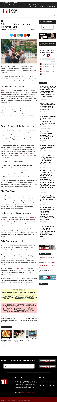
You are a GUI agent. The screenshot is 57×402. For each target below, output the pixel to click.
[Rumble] (40, 7)
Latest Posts (43, 83)
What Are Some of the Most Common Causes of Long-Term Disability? (9, 320)
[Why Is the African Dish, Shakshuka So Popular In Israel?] (6, 334)
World (36, 15)
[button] (54, 15)
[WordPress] (52, 7)
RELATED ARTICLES (6, 327)
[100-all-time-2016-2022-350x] (47, 368)
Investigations (18, 15)
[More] (32, 35)
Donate (14, 4)
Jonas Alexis (47, 257)
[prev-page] (2, 345)
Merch (30, 4)
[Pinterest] (14, 35)
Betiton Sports (27, 400)
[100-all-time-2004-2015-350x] (47, 361)
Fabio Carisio (52, 262)
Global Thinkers (43, 283)
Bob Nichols (42, 267)
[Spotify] (45, 7)
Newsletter (26, 4)
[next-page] (4, 345)
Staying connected (6, 90)
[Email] (28, 35)
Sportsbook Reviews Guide (17, 400)
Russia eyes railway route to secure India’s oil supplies (47, 147)
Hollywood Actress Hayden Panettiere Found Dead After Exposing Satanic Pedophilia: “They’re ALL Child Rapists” (47, 160)
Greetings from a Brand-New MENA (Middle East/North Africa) (29, 319)
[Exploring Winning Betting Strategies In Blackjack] (19, 334)
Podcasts (41, 15)
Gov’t (3, 15)
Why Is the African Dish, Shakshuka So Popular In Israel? (6, 340)
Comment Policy (28, 301)
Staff (7, 4)
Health (7, 15)
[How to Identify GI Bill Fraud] (31, 334)
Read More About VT (23, 389)
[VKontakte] (50, 7)
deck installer (20, 153)
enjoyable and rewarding (19, 268)
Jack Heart (42, 264)
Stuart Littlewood (50, 265)
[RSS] (42, 7)
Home (2, 18)
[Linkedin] (21, 35)
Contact (39, 4)
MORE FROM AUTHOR (18, 327)
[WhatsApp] (18, 35)
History (11, 15)
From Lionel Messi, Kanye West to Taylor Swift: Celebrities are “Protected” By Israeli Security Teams (47, 135)
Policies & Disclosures (17, 301)
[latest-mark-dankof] (47, 249)
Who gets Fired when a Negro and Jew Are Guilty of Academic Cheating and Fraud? (48, 198)
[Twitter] (47, 7)
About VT (3, 4)
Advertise (35, 4)
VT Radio (47, 15)
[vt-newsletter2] (47, 279)
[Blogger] (30, 7)
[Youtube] (55, 7)
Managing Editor (5, 29)
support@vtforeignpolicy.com (28, 392)
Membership (20, 4)
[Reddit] (38, 7)
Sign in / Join (16, 2)
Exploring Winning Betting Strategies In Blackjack (18, 340)
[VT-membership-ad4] (47, 39)
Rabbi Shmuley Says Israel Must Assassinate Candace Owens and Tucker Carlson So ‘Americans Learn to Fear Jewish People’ (48, 121)
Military (28, 15)
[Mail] (35, 7)
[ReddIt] (25, 35)
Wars (32, 15)
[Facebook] (33, 7)
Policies (10, 4)
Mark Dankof (42, 265)
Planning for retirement (7, 195)
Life (23, 15)
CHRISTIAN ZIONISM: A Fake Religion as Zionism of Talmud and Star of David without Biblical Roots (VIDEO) (47, 106)
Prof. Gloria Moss (50, 264)
